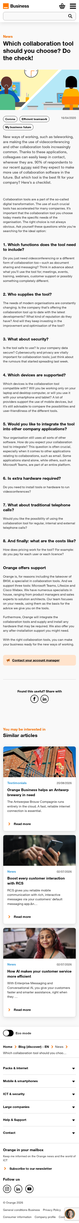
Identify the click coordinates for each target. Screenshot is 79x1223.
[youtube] (29, 1189)
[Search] (70, 16)
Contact (9, 1133)
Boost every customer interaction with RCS (36, 880)
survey (26, 167)
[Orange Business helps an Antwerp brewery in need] (39, 762)
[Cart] (62, 6)
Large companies (16, 1107)
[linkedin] (18, 1189)
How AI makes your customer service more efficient (39, 973)
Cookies (64, 1217)
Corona (10, 119)
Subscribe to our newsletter (31, 1168)
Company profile (45, 1217)
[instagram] (7, 1189)
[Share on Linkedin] (45, 699)
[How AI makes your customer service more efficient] (39, 943)
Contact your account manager (36, 660)
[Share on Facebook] (34, 699)
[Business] (73, 6)
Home (7, 1047)
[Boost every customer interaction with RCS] (39, 850)
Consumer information (17, 1217)
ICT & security (14, 1094)
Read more (22, 824)
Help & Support (14, 1120)
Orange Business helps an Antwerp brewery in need (38, 792)
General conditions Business (21, 1210)
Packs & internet (15, 1068)
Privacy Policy (52, 1210)
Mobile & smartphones (20, 1081)
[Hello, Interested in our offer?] (70, 1214)
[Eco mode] (8, 1033)
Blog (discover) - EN (33, 1047)
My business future (18, 127)
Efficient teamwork (34, 119)
